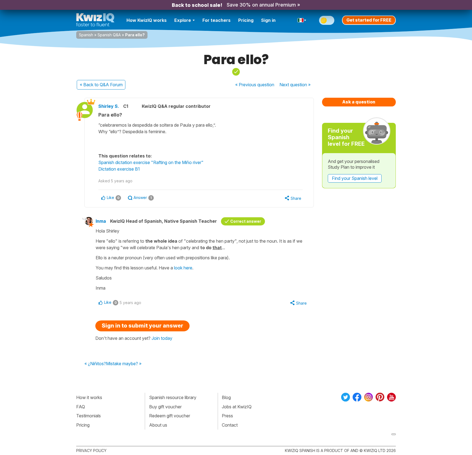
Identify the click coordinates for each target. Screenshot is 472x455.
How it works (89, 397)
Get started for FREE (368, 20)
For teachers (216, 20)
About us (158, 425)
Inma (101, 221)
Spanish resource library (172, 397)
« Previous (254, 84)
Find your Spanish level (354, 178)
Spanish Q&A (109, 34)
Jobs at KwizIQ (237, 406)
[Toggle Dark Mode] (326, 20)
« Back (101, 84)
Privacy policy (91, 450)
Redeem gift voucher (169, 415)
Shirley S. (108, 106)
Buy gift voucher (165, 406)
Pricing (245, 20)
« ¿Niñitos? (95, 363)
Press (227, 415)
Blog (226, 397)
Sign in (268, 20)
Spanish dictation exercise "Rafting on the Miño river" (150, 162)
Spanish (86, 34)
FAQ (80, 406)
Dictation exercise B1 (119, 169)
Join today (162, 338)
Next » (295, 84)
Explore (182, 20)
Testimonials (88, 415)
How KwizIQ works (146, 20)
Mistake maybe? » (123, 363)
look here (183, 267)
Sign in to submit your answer (142, 325)
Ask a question (358, 102)
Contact (230, 425)
